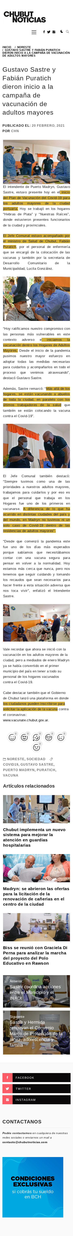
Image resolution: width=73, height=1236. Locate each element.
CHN (15, 131)
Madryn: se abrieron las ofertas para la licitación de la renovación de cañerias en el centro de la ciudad (36, 896)
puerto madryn (19, 770)
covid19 (10, 764)
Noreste (16, 759)
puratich (46, 770)
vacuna (10, 775)
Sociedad (36, 759)
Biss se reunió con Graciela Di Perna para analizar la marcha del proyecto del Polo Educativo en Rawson (35, 955)
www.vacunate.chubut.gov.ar (25, 720)
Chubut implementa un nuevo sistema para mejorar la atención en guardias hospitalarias (34, 837)
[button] (61, 31)
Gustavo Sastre (37, 764)
